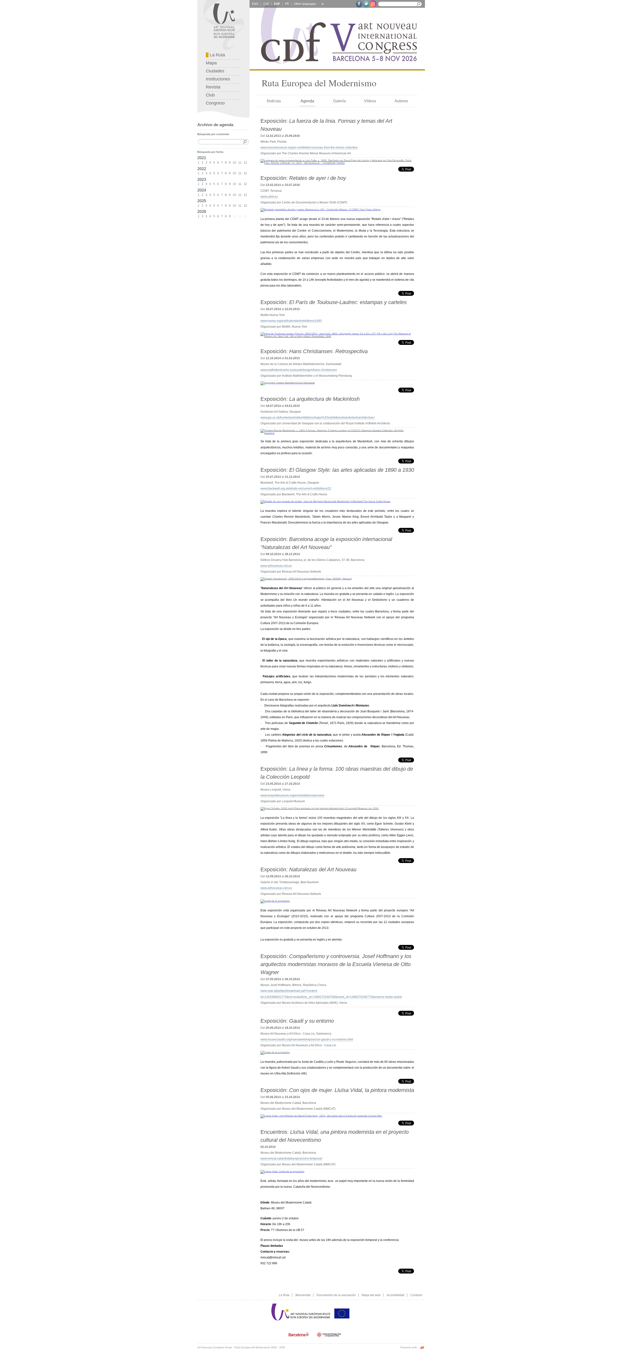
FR (287, 4)
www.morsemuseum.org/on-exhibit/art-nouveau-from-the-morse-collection (309, 147)
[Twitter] (366, 4)
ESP (277, 4)
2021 (201, 158)
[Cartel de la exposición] (275, 898)
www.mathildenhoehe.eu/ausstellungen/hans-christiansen (298, 370)
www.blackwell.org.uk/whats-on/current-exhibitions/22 (295, 488)
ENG (255, 4)
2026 (201, 211)
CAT (266, 4)
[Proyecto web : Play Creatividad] (422, 1344)
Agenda (307, 101)
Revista (213, 87)
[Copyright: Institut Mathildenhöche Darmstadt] (287, 380)
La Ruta (216, 54)
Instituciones (218, 79)
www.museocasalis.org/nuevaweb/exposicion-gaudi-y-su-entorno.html (306, 1039)
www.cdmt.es (269, 196)
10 (234, 162)
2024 (201, 190)
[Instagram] (373, 3)
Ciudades (215, 71)
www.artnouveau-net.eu (276, 565)
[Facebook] (359, 4)
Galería (339, 101)
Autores (401, 101)
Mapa (211, 63)
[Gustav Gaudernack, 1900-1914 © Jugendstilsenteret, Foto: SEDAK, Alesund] (306, 576)
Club (210, 95)
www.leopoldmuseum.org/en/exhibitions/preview (292, 795)
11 (240, 162)
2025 (201, 201)
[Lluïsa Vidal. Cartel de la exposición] (282, 1169)
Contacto (416, 1295)
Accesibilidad (395, 1295)
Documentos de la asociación (336, 1295)
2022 (201, 168)
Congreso (215, 103)
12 (245, 162)
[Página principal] (301, 1301)
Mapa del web (371, 1295)
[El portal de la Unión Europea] (342, 1301)
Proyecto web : (409, 1347)
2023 (201, 179)
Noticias (274, 101)
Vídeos (370, 101)
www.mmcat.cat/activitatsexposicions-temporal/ (291, 1158)
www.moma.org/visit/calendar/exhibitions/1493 (291, 321)
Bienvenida (303, 1295)
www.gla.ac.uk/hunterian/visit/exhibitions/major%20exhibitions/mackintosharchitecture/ (317, 417)
